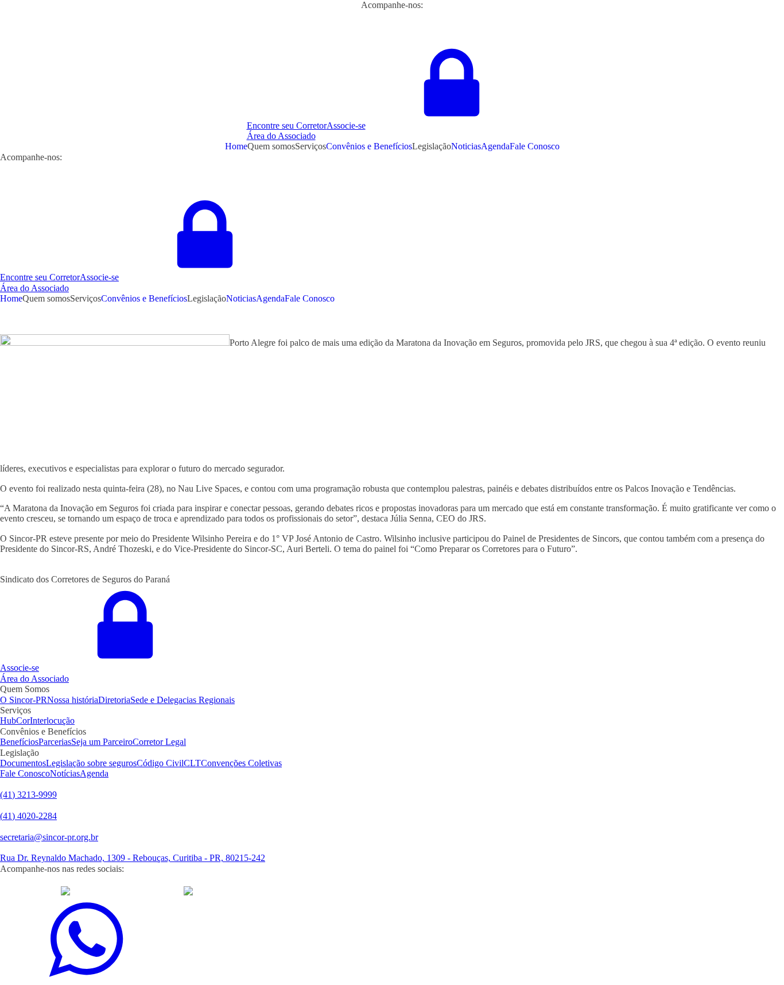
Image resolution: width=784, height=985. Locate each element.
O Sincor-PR (23, 700)
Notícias (65, 773)
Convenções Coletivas (241, 763)
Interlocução (52, 720)
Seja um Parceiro (102, 742)
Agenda (495, 146)
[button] (392, 131)
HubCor (15, 720)
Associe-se (346, 125)
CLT (192, 763)
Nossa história (72, 700)
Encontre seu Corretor (287, 125)
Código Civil (160, 763)
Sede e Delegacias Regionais (182, 700)
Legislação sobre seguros (91, 763)
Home (236, 146)
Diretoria (114, 700)
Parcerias (54, 742)
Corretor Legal (159, 742)
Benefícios (19, 742)
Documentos (23, 763)
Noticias (466, 146)
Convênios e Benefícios (369, 146)
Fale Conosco (535, 146)
